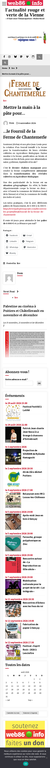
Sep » (30, 700)
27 (23, 693)
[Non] (46, 757)
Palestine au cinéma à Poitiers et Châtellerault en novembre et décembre (23, 311)
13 (23, 686)
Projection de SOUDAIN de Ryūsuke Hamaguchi (34, 454)
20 (23, 689)
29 (35, 693)
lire (5, 100)
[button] (39, 57)
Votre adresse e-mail (16, 379)
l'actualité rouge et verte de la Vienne (25, 12)
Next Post (9, 291)
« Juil (8, 700)
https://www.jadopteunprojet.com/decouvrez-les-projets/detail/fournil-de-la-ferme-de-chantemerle (25, 212)
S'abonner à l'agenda (30, 713)
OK (25, 764)
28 (29, 693)
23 (40, 689)
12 (18, 686)
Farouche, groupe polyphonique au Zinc (32, 540)
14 (29, 686)
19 (18, 689)
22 (35, 689)
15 (35, 686)
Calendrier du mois (13, 713)
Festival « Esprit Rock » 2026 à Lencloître (31, 649)
